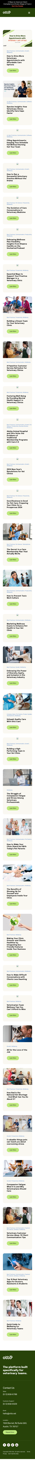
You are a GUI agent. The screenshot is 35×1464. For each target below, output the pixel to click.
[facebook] (4, 1445)
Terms (28, 1451)
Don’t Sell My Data (13, 1453)
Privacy (5, 1453)
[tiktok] (12, 1445)
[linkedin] (16, 1445)
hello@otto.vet (9, 1413)
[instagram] (8, 1445)
